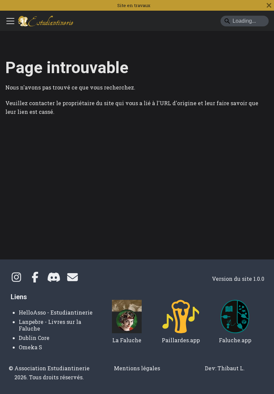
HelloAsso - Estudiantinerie (56, 312)
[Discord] (53, 279)
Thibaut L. (231, 368)
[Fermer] (269, 5)
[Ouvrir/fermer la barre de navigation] (10, 21)
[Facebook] (35, 279)
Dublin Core (34, 337)
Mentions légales (137, 368)
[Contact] (72, 279)
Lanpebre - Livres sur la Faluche (50, 325)
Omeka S (30, 347)
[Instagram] (16, 279)
